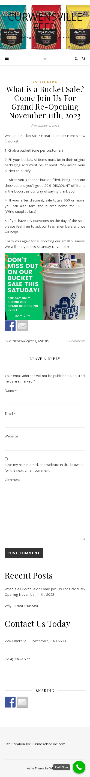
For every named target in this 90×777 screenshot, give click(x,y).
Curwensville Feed (45, 21)
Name (11, 390)
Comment (12, 479)
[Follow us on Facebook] (10, 325)
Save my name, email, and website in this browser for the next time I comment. (44, 467)
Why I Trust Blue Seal (22, 605)
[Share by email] (22, 702)
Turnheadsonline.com (48, 744)
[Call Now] (79, 767)
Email (10, 413)
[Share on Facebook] (10, 702)
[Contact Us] (22, 325)
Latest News (45, 82)
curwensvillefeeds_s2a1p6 (29, 341)
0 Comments (75, 341)
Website (11, 436)
